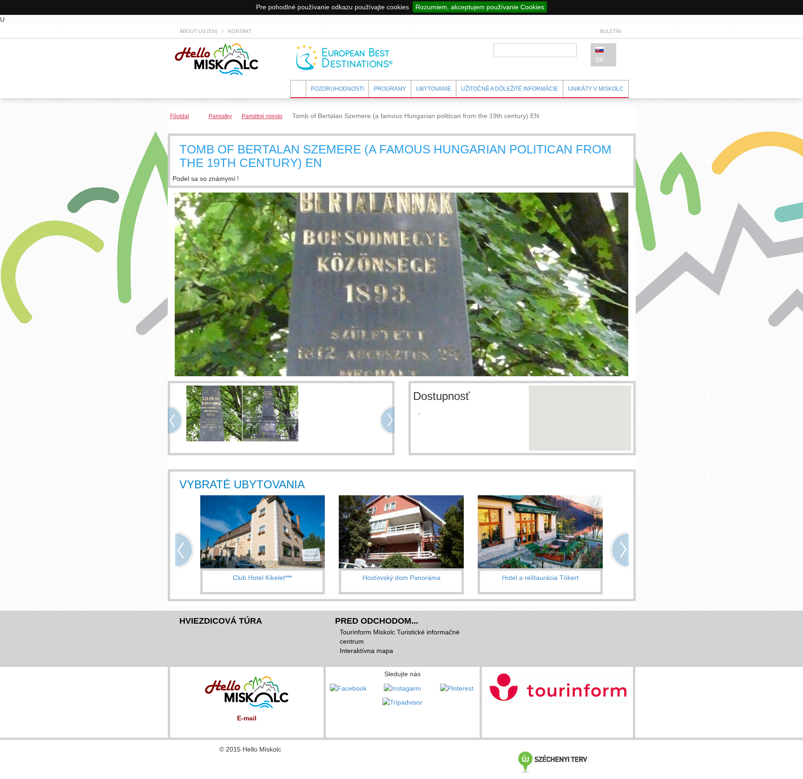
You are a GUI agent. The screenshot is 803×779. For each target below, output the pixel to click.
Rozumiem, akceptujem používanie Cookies (479, 7)
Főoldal (179, 116)
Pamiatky (220, 116)
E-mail (247, 718)
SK (599, 59)
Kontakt (240, 31)
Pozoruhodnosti (337, 89)
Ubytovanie (433, 89)
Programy (390, 89)
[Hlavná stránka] (216, 58)
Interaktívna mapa (366, 650)
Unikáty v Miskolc (596, 89)
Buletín (610, 31)
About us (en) (198, 31)
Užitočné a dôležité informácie (509, 89)
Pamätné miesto (262, 116)
